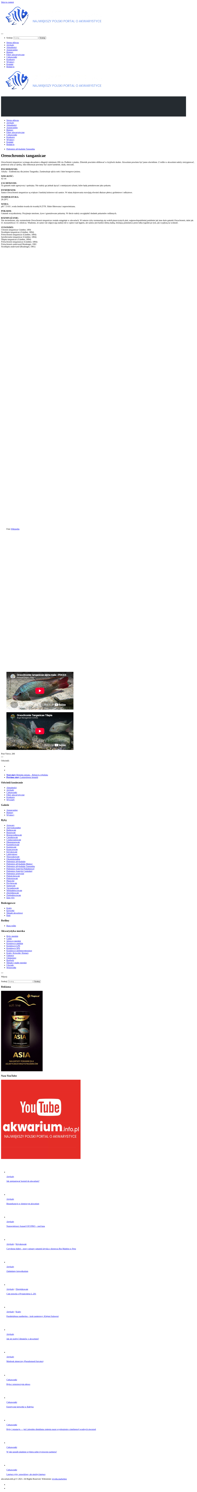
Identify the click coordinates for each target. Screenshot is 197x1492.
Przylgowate (11, 883)
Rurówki (10, 960)
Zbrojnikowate (12, 893)
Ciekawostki (11, 57)
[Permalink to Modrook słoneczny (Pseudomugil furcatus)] (11, 1352)
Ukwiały (10, 965)
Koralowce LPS (13, 946)
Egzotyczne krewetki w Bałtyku (20, 1407)
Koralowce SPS (13, 948)
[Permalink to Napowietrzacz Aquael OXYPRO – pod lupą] (11, 1217)
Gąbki (9, 938)
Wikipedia (15, 529)
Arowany (10, 825)
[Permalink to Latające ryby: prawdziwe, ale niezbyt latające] (11, 1465)
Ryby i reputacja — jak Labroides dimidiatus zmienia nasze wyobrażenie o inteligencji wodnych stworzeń (51, 1429)
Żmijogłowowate (13, 895)
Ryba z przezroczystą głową (18, 1384)
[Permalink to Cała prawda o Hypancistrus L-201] (11, 1285)
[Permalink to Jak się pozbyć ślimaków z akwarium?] (11, 1330)
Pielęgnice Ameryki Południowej (20, 869)
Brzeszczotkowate (14, 835)
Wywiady (10, 800)
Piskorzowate (12, 878)
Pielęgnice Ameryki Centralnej (19, 871)
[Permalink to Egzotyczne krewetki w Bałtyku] (11, 1398)
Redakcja (10, 67)
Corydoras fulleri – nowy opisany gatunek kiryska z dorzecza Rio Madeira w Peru (41, 1249)
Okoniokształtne (13, 859)
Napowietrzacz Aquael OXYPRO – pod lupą (25, 1226)
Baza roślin (11, 926)
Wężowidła (11, 967)
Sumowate (10, 886)
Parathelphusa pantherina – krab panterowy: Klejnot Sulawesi (32, 1316)
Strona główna (12, 42)
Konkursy (10, 59)
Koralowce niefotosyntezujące (19, 951)
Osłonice (10, 955)
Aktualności (11, 47)
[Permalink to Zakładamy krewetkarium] (11, 1262)
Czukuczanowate (13, 840)
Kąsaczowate (12, 849)
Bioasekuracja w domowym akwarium (22, 1204)
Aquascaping (12, 50)
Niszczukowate (12, 857)
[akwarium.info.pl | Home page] (54, 28)
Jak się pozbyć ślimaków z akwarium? (22, 1339)
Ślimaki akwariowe (14, 913)
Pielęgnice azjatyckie (15, 873)
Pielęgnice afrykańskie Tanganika (20, 149)
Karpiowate (11, 847)
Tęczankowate (12, 888)
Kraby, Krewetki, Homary (17, 953)
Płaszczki (10, 881)
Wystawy (10, 62)
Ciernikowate (12, 837)
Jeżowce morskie (13, 941)
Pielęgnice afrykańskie (15, 861)
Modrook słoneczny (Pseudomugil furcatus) (24, 1361)
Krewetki (10, 910)
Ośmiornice (11, 958)
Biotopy (9, 52)
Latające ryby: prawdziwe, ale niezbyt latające (25, 1474)
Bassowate (11, 832)
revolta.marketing (59, 1479)
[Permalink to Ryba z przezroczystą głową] (11, 1375)
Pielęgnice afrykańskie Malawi (19, 864)
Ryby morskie (12, 936)
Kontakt (9, 64)
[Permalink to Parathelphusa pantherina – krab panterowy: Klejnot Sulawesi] (11, 1307)
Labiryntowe (11, 854)
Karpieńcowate (12, 844)
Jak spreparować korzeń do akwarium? (22, 1181)
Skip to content (7, 2)
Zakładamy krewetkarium (17, 1271)
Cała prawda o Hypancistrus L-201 (21, 1294)
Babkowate (11, 830)
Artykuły (10, 45)
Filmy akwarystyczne (15, 54)
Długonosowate (13, 842)
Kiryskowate (11, 852)
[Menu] (2, 33)
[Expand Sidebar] (2, 756)
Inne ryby (10, 898)
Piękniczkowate (13, 876)
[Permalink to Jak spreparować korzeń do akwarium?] (11, 1172)
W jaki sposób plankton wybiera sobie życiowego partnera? (31, 1452)
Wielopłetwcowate (14, 890)
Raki (8, 915)
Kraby (9, 908)
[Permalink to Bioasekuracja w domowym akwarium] (11, 1194)
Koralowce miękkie (14, 943)
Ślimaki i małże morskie (16, 963)
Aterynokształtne (13, 828)
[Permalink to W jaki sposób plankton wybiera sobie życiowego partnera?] (11, 1443)
